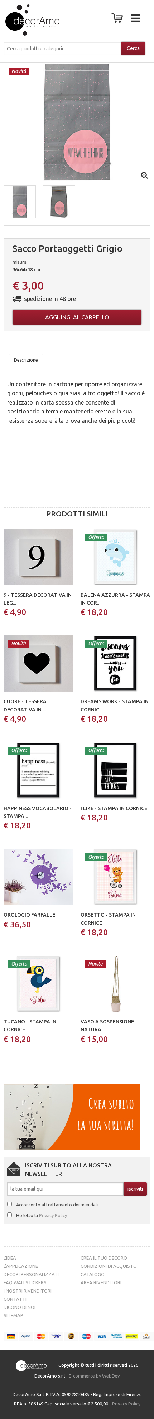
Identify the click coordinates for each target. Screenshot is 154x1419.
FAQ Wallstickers (25, 1282)
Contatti (15, 1298)
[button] (20, 201)
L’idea (10, 1257)
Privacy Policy (53, 1215)
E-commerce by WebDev (94, 1375)
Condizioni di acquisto (109, 1266)
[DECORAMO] (26, 20)
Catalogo (93, 1274)
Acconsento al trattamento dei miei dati (57, 1204)
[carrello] (118, 20)
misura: (20, 261)
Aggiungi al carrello (77, 317)
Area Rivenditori (101, 1282)
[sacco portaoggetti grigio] (77, 121)
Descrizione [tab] (26, 360)
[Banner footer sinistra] (72, 1116)
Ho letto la (41, 1215)
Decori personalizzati (31, 1274)
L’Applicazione (21, 1266)
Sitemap (13, 1315)
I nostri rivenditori (28, 1290)
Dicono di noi (19, 1307)
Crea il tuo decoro (104, 1257)
